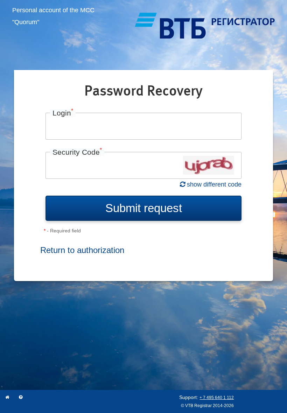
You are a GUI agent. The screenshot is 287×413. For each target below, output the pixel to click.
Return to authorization (82, 250)
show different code (213, 184)
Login (62, 113)
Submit (143, 208)
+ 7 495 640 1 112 (217, 397)
